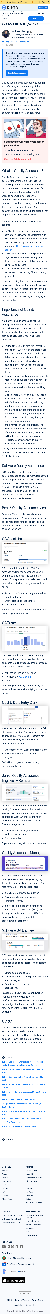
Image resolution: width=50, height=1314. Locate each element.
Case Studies (6, 1181)
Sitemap (5, 1196)
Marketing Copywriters (33, 1225)
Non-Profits (29, 1192)
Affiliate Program (31, 1171)
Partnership (29, 1174)
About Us (5, 1171)
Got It (35, 18)
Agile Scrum (25, 676)
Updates (5, 1188)
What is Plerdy (25, 1310)
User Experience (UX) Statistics (12, 1215)
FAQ (3, 1192)
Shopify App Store (15, 1280)
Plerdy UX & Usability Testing (19, 1258)
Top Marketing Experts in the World (34, 1217)
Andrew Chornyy (20, 31)
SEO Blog (5, 42)
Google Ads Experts (32, 1221)
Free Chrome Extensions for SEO (20, 1264)
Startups (28, 1199)
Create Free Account (17, 73)
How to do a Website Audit (11, 1223)
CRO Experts (30, 1232)
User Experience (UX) (20, 42)
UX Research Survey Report (11, 1219)
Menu (41, 7)
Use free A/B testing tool (17, 159)
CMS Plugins (30, 1188)
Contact (4, 1174)
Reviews (5, 1178)
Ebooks (4, 1185)
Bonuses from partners (34, 1178)
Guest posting (30, 1185)
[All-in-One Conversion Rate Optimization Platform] (10, 7)
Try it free (25, 1302)
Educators (29, 1196)
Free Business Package (34, 1203)
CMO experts (30, 1228)
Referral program (31, 1181)
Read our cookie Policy (37, 13)
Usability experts (31, 1235)
